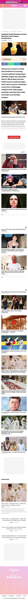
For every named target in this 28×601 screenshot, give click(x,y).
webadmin (5, 40)
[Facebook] (8, 577)
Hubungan (20, 31)
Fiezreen (3, 506)
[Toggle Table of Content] (23, 59)
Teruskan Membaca (14, 137)
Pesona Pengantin (5, 31)
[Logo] (14, 5)
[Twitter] (13, 577)
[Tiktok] (15, 577)
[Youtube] (18, 577)
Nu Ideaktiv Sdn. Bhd (13, 598)
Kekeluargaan (13, 31)
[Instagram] (10, 577)
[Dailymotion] (20, 577)
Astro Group (23, 598)
